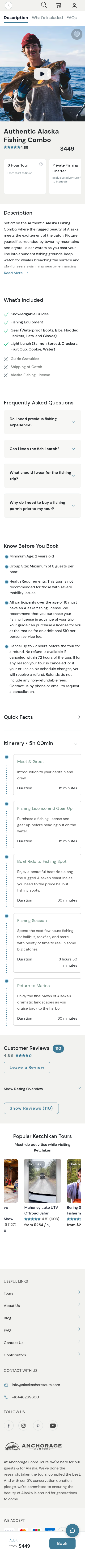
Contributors (15, 1355)
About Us (12, 1305)
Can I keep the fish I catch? (34, 448)
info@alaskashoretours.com (35, 1384)
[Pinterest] (38, 1425)
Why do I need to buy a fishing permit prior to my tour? (37, 505)
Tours (8, 1293)
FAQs (72, 17)
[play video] (42, 74)
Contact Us (13, 1342)
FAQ (7, 1330)
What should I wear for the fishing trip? (40, 475)
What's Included (47, 17)
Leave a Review (27, 1067)
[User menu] (74, 5)
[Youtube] (53, 1425)
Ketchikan (36, 1164)
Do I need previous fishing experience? (33, 421)
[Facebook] (9, 1425)
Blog (7, 1317)
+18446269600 (25, 1397)
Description (16, 17)
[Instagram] (23, 1425)
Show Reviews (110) (31, 1108)
